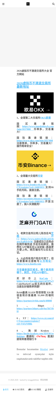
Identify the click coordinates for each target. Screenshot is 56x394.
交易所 (50, 390)
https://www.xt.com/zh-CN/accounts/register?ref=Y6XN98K (36, 321)
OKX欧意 (45, 117)
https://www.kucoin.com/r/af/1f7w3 (35, 281)
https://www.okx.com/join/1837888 (35, 140)
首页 (6, 390)
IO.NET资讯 (19, 390)
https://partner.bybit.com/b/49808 (34, 300)
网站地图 (44, 380)
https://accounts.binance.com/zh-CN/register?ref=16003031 (34, 200)
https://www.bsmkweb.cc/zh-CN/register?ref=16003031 (32, 186)
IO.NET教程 (36, 390)
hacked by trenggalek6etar (28, 3)
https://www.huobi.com (29, 264)
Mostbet (44, 349)
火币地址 (45, 261)
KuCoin (44, 278)
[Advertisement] (28, 37)
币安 (40, 176)
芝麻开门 (35, 236)
